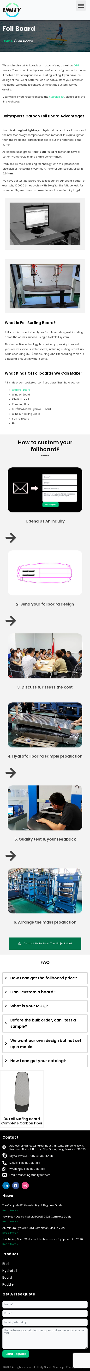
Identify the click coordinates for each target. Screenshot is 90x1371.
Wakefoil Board (21, 390)
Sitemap (58, 1367)
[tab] (45, 978)
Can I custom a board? (32, 992)
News (7, 1195)
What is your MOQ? (29, 1006)
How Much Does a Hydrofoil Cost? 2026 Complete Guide (36, 1216)
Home (7, 41)
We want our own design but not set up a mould (45, 1044)
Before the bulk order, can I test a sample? (43, 1023)
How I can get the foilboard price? (43, 978)
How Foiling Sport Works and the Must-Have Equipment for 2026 (42, 1239)
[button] (81, 5)
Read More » (10, 1210)
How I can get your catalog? (38, 1061)
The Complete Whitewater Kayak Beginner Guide (32, 1205)
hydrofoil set (56, 97)
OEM (76, 65)
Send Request (16, 1354)
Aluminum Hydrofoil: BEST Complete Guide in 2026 (34, 1228)
